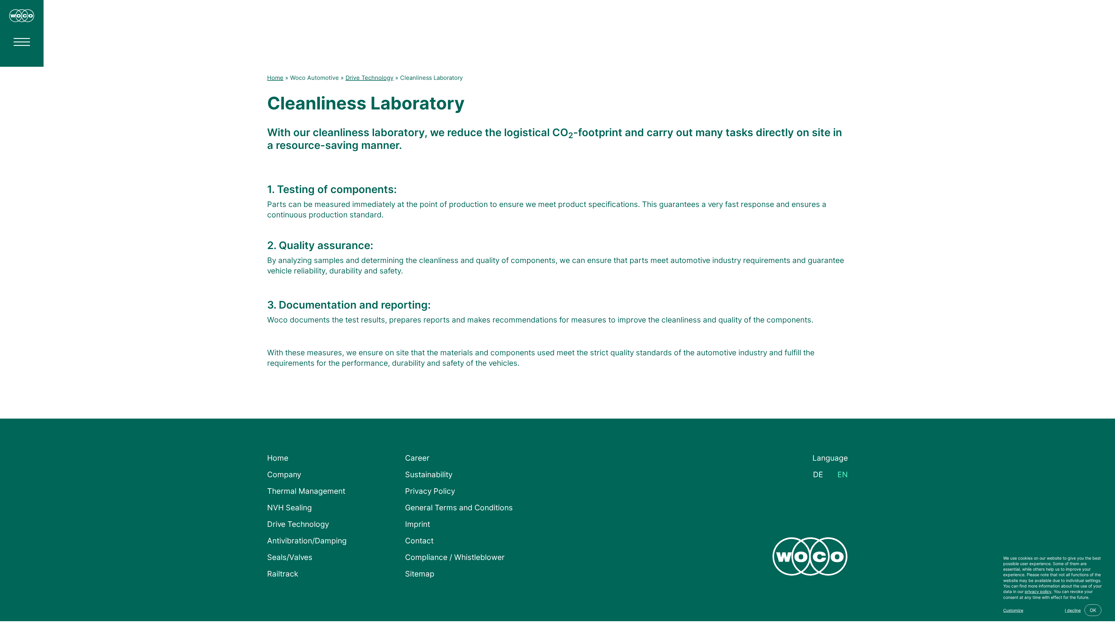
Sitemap (419, 573)
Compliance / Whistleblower (455, 557)
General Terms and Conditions (459, 507)
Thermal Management (306, 491)
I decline (1073, 610)
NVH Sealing (289, 507)
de (818, 474)
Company (284, 474)
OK (1093, 610)
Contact (419, 540)
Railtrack (282, 573)
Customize (1013, 610)
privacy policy (1038, 591)
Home (275, 77)
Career (417, 457)
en (842, 474)
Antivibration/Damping (307, 540)
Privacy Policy (430, 491)
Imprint (417, 524)
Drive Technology (369, 77)
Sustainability (428, 474)
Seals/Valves (289, 557)
